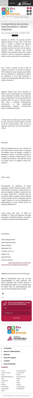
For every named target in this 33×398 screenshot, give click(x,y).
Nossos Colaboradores (12, 351)
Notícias (13, 16)
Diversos (18, 374)
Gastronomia (4, 380)
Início (3, 16)
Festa (2, 378)
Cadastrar (16, 318)
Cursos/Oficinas (20, 372)
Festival (18, 378)
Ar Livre (3, 370)
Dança (2, 374)
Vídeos (3, 390)
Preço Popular (4, 386)
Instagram (28, 14)
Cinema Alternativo (21, 370)
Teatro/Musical (20, 388)
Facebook (28, 11)
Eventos (4, 367)
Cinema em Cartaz (5, 372)
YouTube (30, 14)
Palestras (3, 384)
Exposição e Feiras (21, 376)
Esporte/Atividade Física (7, 376)
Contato (7, 361)
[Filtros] (31, 8)
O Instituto (8, 348)
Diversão (9, 16)
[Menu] (28, 8)
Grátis (17, 380)
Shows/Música (4, 388)
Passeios (18, 384)
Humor (3, 382)
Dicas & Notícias (9, 364)
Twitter (30, 11)
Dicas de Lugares (10, 357)
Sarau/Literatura (20, 386)
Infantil (18, 382)
